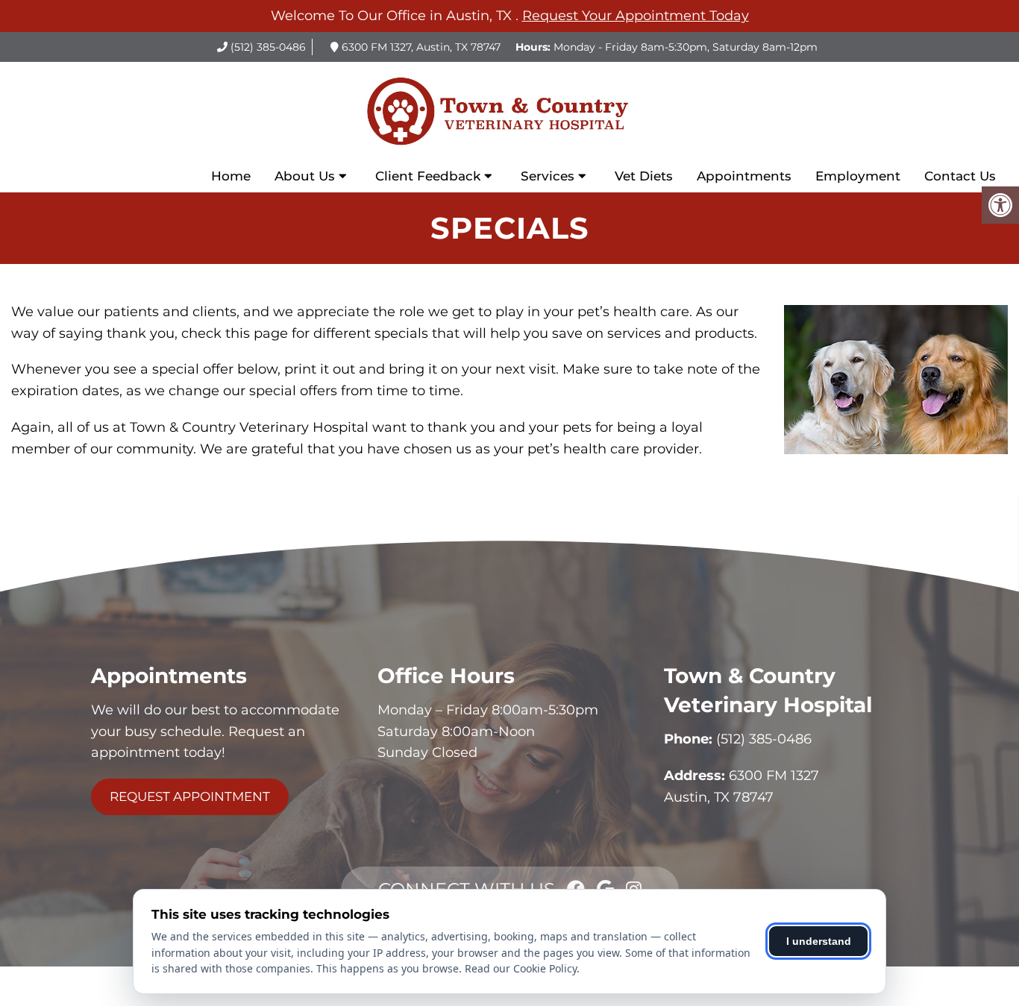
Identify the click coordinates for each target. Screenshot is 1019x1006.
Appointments (744, 176)
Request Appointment (190, 796)
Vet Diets (644, 176)
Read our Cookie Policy (521, 968)
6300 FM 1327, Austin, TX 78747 (421, 47)
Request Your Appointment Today (635, 15)
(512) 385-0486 (268, 47)
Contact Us (960, 176)
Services (547, 176)
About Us (305, 176)
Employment (857, 176)
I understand (818, 941)
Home (231, 176)
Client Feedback (427, 176)
